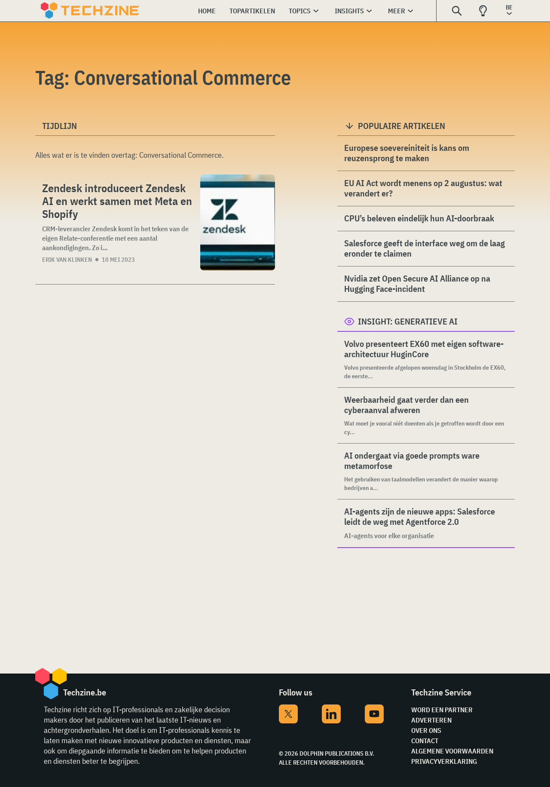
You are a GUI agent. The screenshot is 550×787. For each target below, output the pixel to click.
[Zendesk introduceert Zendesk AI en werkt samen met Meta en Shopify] (237, 222)
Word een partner (442, 709)
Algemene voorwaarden (452, 751)
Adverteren (431, 720)
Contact (424, 740)
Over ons (426, 730)
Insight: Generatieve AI (408, 321)
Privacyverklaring (444, 761)
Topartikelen (252, 10)
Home (207, 10)
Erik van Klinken (67, 259)
